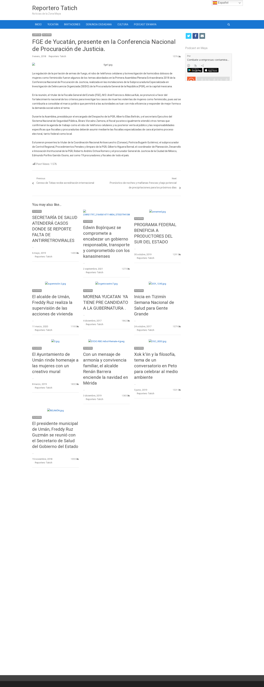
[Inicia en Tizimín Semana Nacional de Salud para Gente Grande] (157, 283)
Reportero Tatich (54, 7)
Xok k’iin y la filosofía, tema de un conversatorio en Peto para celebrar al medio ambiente (156, 366)
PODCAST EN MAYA (145, 24)
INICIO (38, 24)
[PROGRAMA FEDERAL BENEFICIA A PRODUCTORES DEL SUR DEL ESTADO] (157, 211)
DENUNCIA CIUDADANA (99, 24)
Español (222, 2)
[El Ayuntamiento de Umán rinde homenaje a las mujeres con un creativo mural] (55, 341)
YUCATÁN (52, 24)
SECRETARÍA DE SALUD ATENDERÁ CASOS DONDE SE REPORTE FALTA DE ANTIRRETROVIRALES (54, 229)
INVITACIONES (72, 24)
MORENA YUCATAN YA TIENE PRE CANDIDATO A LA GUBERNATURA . (105, 302)
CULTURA (122, 24)
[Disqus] (106, 522)
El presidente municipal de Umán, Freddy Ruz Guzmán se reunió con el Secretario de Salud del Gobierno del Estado (55, 435)
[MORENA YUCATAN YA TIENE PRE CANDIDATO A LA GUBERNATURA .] (106, 283)
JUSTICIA (37, 35)
